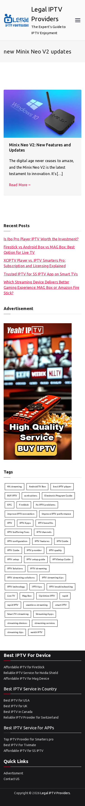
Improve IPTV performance (56, 514)
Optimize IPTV (47, 596)
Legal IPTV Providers (55, 793)
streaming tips (15, 632)
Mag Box (27, 596)
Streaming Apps (44, 614)
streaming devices (17, 623)
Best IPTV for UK (15, 706)
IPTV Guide (13, 550)
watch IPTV (36, 632)
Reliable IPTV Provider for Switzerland (31, 717)
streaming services (44, 623)
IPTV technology (16, 586)
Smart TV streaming (18, 614)
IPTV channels (43, 532)
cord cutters (30, 495)
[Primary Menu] (77, 20)
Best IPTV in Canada (18, 712)
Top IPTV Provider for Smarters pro (28, 739)
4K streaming (14, 486)
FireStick (23, 504)
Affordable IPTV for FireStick (24, 667)
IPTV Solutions (15, 568)
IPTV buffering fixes (18, 532)
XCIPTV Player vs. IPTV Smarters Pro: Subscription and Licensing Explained (35, 263)
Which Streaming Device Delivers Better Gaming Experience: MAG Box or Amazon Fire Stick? (41, 287)
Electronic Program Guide (58, 495)
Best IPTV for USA (16, 700)
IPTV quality (55, 550)
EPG (9, 504)
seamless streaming (37, 605)
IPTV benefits (45, 523)
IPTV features (42, 541)
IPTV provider (34, 550)
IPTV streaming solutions (21, 577)
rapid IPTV (13, 605)
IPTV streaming (38, 568)
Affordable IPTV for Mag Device (26, 678)
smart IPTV (61, 605)
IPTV (9, 523)
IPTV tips (37, 586)
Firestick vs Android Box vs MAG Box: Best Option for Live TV (39, 249)
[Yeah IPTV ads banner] (38, 391)
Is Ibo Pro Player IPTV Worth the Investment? (41, 239)
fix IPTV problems (46, 504)
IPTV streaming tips (52, 577)
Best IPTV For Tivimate (20, 745)
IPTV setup (13, 559)
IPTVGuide (62, 541)
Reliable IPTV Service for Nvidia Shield (31, 673)
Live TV (11, 596)
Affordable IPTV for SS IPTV (23, 751)
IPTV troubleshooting (61, 586)
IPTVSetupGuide (61, 559)
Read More (18, 185)
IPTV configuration (17, 541)
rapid (65, 596)
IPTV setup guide (36, 559)
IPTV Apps (25, 523)
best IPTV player (62, 486)
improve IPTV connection (20, 514)
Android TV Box (37, 486)
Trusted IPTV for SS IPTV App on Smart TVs (41, 274)
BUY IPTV (12, 495)
